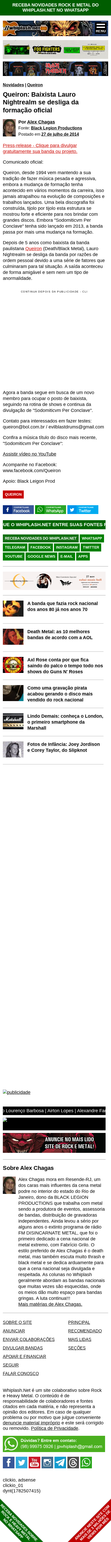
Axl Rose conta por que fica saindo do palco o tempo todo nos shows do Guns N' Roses (65, 665)
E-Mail (66, 556)
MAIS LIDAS (79, 1339)
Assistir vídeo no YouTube (29, 454)
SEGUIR (11, 1365)
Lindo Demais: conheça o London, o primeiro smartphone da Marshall (65, 722)
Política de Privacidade (54, 1428)
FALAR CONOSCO (21, 1373)
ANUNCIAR (14, 1331)
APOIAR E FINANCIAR (24, 1356)
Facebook (40, 547)
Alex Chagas (41, 122)
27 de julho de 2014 (60, 134)
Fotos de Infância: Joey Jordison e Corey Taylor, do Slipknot (63, 747)
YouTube (13, 556)
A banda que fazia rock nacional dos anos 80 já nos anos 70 (62, 606)
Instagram (67, 547)
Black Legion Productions (56, 128)
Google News (41, 556)
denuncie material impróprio (31, 1422)
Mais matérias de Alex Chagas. (50, 1304)
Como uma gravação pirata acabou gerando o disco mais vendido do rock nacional (60, 693)
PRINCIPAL (79, 1322)
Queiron (35, 84)
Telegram (15, 547)
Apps (83, 556)
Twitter (91, 547)
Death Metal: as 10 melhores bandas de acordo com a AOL (60, 634)
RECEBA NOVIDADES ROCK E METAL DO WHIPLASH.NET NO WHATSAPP (55, 8)
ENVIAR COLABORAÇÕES (29, 1339)
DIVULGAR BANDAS (23, 1348)
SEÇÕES (77, 1348)
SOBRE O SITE (17, 1322)
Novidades (13, 84)
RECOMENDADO (85, 1331)
